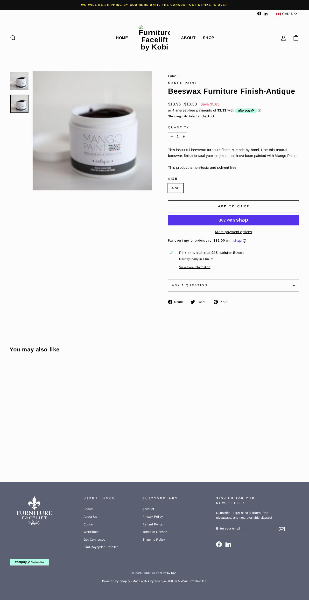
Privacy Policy (152, 516)
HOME (122, 38)
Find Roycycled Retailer (101, 547)
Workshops (91, 532)
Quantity (179, 127)
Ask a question (190, 285)
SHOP (208, 38)
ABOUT (188, 38)
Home (172, 76)
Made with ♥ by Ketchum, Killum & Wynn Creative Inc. (170, 581)
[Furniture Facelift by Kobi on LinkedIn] (228, 544)
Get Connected (94, 539)
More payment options (233, 232)
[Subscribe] (282, 529)
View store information (194, 267)
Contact (89, 524)
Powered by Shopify (116, 581)
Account (148, 509)
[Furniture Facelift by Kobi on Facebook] (219, 544)
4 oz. (176, 188)
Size (173, 178)
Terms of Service (154, 532)
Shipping (174, 116)
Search (89, 509)
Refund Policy (152, 524)
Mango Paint (182, 83)
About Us (90, 516)
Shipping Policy (153, 539)
